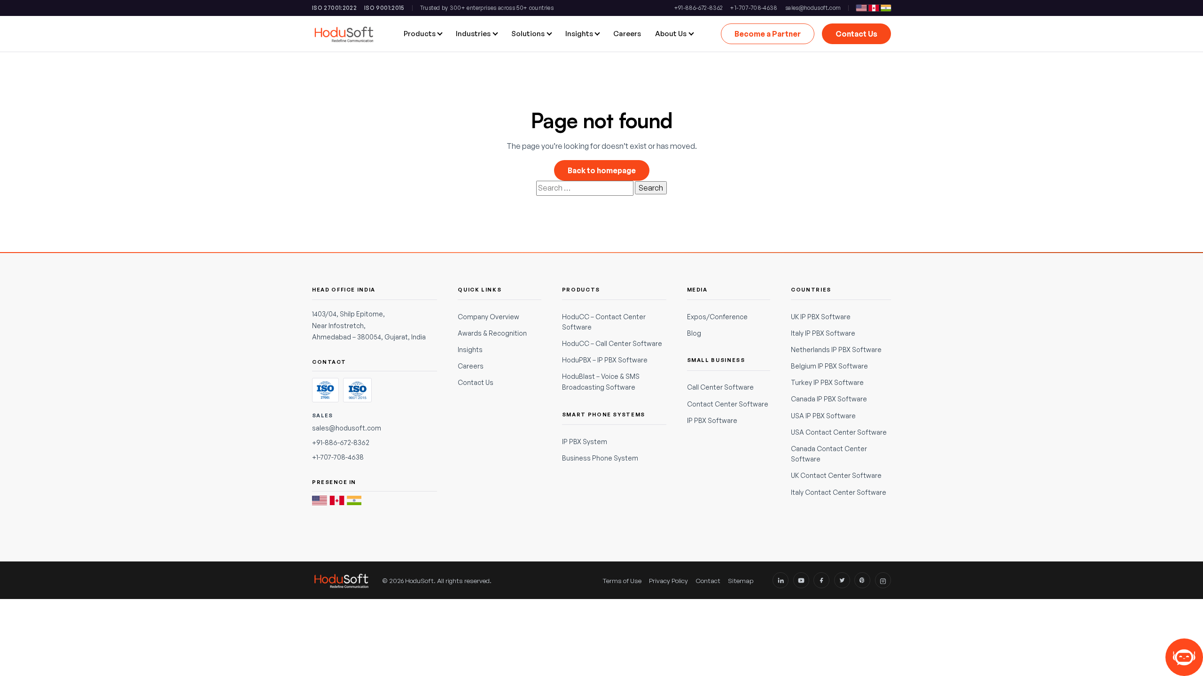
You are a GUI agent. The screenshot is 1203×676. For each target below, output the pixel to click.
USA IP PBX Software (823, 416)
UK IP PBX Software (821, 317)
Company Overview (488, 317)
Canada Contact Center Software (829, 454)
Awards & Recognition (492, 333)
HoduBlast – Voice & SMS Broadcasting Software (601, 381)
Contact (707, 580)
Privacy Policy (668, 580)
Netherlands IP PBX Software (836, 349)
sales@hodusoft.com (813, 7)
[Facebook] (821, 580)
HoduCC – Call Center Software (612, 343)
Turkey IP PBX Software (827, 382)
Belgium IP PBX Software (829, 366)
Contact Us (856, 33)
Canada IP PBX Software (829, 399)
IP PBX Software (712, 420)
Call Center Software (720, 387)
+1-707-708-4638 (753, 7)
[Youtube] (801, 580)
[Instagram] (883, 580)
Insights (470, 349)
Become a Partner (767, 33)
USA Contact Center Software (839, 432)
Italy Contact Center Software (838, 492)
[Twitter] (842, 580)
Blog (694, 333)
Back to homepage (602, 170)
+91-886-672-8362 (698, 7)
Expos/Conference (717, 317)
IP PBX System (584, 442)
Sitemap (741, 580)
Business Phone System (600, 458)
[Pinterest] (862, 580)
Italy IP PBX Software (823, 333)
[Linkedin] (781, 580)
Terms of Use (621, 580)
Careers (471, 366)
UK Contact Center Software (836, 475)
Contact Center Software (727, 404)
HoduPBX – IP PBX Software (605, 360)
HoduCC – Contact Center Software (604, 322)
